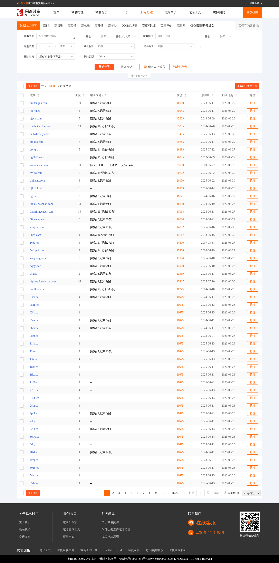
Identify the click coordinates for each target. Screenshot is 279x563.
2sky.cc (34, 421)
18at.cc (34, 366)
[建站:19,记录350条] (102, 172)
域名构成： (149, 46)
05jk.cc (34, 312)
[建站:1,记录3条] (100, 203)
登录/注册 (253, 12)
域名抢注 (77, 12)
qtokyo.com (37, 141)
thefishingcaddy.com (42, 211)
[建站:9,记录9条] (100, 281)
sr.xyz (33, 273)
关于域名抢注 (110, 522)
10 (162, 492)
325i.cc (34, 428)
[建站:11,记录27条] (102, 242)
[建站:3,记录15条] (101, 328)
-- (91, 188)
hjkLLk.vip (36, 188)
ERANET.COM (113, 550)
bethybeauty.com (39, 134)
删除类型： (90, 56)
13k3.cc (34, 359)
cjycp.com (36, 118)
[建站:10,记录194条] (102, 126)
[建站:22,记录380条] (102, 289)
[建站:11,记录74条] (102, 157)
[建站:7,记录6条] (100, 110)
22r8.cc (34, 390)
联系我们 (24, 529)
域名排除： (149, 36)
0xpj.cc (34, 335)
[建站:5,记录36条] (101, 219)
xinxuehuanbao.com (41, 203)
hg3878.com (37, 157)
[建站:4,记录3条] (100, 118)
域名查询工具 (71, 529)
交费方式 (24, 536)
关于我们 (24, 522)
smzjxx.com (37, 227)
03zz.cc (34, 297)
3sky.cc (34, 444)
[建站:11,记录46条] (102, 149)
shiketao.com (37, 180)
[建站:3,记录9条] (100, 103)
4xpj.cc (34, 460)
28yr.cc (34, 405)
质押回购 (219, 12)
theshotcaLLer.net (40, 126)
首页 (56, 12)
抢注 (253, 103)
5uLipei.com (37, 250)
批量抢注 (33, 86)
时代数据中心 (154, 550)
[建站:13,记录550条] (102, 211)
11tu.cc (34, 351)
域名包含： (30, 36)
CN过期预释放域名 (202, 25)
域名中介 (171, 12)
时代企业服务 (177, 550)
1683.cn (34, 242)
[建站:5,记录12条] (101, 452)
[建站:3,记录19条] (101, 227)
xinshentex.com (39, 165)
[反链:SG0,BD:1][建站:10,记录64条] (112, 165)
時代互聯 (134, 550)
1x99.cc (34, 382)
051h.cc (34, 304)
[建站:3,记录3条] (100, 180)
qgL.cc (34, 196)
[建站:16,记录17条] (102, 234)
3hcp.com (35, 234)
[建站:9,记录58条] (101, 134)
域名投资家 (70, 522)
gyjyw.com (36, 172)
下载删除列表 (179, 66)
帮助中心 (68, 536)
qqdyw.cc (35, 266)
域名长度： (30, 46)
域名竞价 (101, 12)
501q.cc (34, 467)
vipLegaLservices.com (43, 281)
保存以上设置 (156, 66)
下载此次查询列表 (247, 86)
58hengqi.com (38, 219)
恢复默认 (127, 66)
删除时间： (30, 56)
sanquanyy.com (38, 258)
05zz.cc (34, 320)
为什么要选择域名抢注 (116, 529)
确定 (217, 493)
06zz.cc (34, 328)
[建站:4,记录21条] (101, 351)
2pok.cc (34, 413)
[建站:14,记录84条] (102, 250)
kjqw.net (35, 110)
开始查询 (104, 66)
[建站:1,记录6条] (100, 413)
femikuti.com (37, 289)
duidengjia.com (39, 103)
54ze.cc (34, 475)
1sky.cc (34, 374)
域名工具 (195, 12)
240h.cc (34, 397)
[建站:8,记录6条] (100, 141)
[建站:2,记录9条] (100, 297)
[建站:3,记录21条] (101, 273)
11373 (175, 492)
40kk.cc (34, 452)
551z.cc (34, 483)
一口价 (124, 12)
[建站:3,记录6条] (100, 196)
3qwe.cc (34, 436)
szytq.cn (34, 149)
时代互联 (23, 3)
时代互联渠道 (65, 550)
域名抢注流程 (110, 536)
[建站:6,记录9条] (100, 266)
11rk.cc (34, 343)
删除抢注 (147, 12)
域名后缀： (90, 46)
